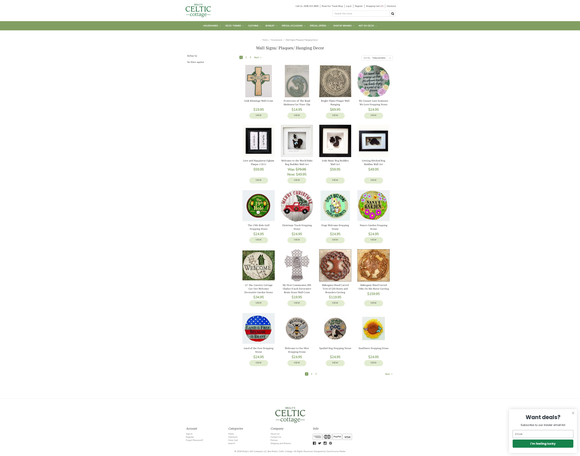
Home (265, 40)
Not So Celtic (367, 25)
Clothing (253, 25)
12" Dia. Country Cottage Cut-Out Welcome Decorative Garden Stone (258, 288)
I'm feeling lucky (543, 443)
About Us (275, 433)
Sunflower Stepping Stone (374, 348)
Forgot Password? (194, 440)
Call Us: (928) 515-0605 (307, 6)
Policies (274, 440)
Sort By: (367, 58)
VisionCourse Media (335, 451)
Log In (349, 6)
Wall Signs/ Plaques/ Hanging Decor (301, 40)
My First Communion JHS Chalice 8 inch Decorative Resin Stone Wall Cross (297, 288)
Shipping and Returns (281, 443)
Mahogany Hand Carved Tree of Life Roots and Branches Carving (335, 288)
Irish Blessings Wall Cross (258, 100)
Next (256, 57)
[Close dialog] (573, 413)
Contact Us (276, 437)
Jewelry (270, 25)
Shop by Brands (342, 25)
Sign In (189, 433)
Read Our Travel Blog (332, 6)
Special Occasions (292, 25)
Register (359, 6)
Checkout (391, 6)
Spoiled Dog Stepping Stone (335, 348)
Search (231, 443)
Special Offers (318, 25)
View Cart (233, 440)
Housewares (211, 25)
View (259, 115)
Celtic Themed (233, 25)
